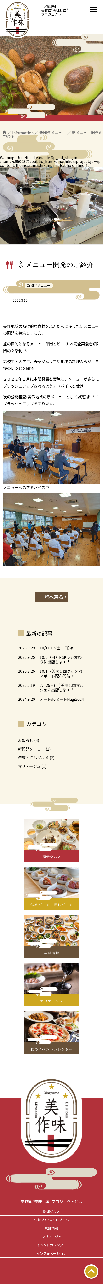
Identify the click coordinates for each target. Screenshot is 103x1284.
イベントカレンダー (51, 1245)
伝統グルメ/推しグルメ (51, 1219)
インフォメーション (51, 1253)
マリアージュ (29, 766)
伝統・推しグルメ (33, 757)
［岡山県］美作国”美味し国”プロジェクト (54, 10)
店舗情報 (51, 1228)
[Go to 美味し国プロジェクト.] (4, 132)
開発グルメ (51, 1211)
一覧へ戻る (51, 596)
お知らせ (25, 740)
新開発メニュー (31, 749)
